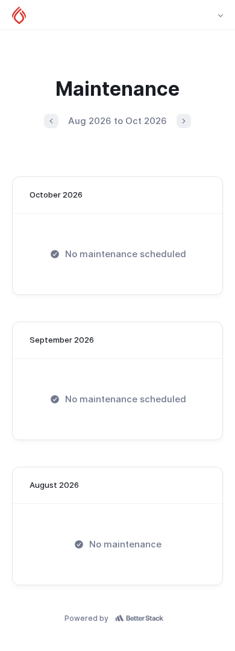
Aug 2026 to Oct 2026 (117, 120)
